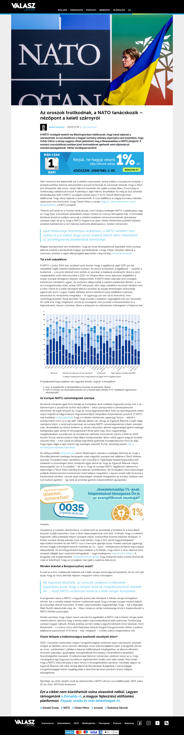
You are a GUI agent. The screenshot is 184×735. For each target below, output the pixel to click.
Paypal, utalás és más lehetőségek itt (90, 701)
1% (129, 10)
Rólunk (62, 10)
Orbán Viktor (80, 707)
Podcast (91, 10)
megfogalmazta (64, 417)
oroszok (97, 707)
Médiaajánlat (88, 723)
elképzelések (67, 453)
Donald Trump (49, 707)
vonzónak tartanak (120, 253)
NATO (65, 707)
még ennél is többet (122, 553)
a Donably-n (71, 696)
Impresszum (47, 723)
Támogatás (76, 10)
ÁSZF (76, 723)
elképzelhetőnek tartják (86, 556)
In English (119, 10)
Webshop (104, 10)
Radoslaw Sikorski (116, 707)
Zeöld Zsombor (57, 127)
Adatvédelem (64, 723)
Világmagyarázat (89, 127)
